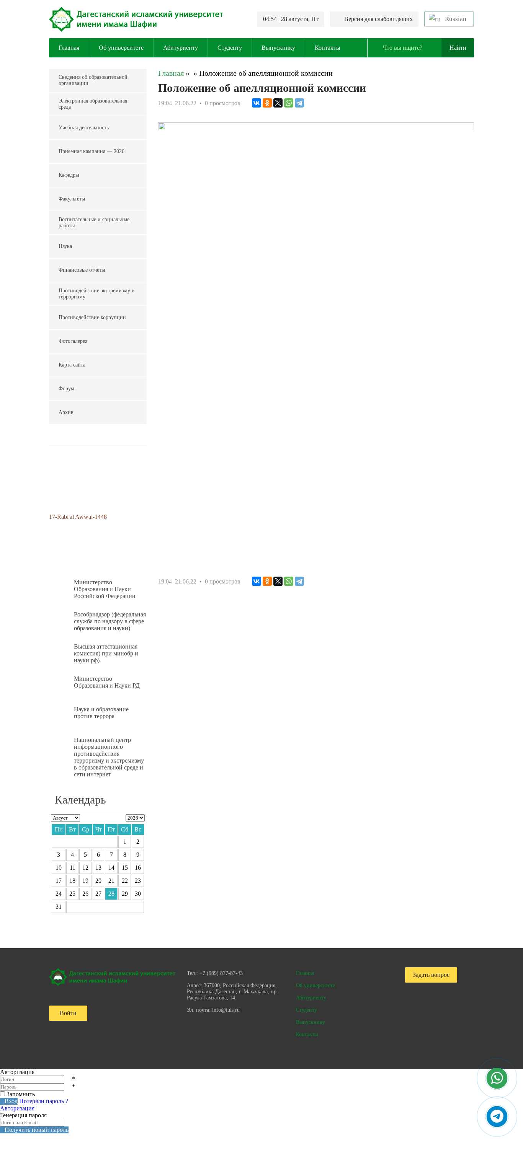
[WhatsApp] (288, 103)
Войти (68, 1013)
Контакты (327, 47)
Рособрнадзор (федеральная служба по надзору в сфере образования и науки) (110, 621)
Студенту (229, 47)
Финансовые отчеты (82, 270)
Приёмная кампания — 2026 (91, 151)
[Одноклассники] (267, 103)
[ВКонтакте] (256, 103)
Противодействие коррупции (92, 317)
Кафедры (69, 175)
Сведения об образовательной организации (93, 80)
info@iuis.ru (226, 1010)
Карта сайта (72, 365)
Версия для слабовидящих (378, 19)
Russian (454, 19)
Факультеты (72, 199)
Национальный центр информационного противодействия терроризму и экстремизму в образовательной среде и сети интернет (109, 757)
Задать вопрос (431, 975)
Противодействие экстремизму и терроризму (97, 294)
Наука (65, 246)
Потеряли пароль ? (43, 1101)
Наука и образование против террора (101, 712)
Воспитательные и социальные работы (94, 222)
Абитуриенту (180, 47)
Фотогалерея (73, 341)
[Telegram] (299, 103)
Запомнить (21, 1094)
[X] (278, 103)
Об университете (121, 47)
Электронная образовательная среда (93, 104)
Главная (69, 47)
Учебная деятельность (84, 127)
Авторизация (17, 1108)
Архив (66, 412)
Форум (66, 388)
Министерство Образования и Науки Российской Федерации (105, 589)
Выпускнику (278, 47)
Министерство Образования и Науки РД (107, 682)
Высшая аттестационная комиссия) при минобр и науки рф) (106, 653)
